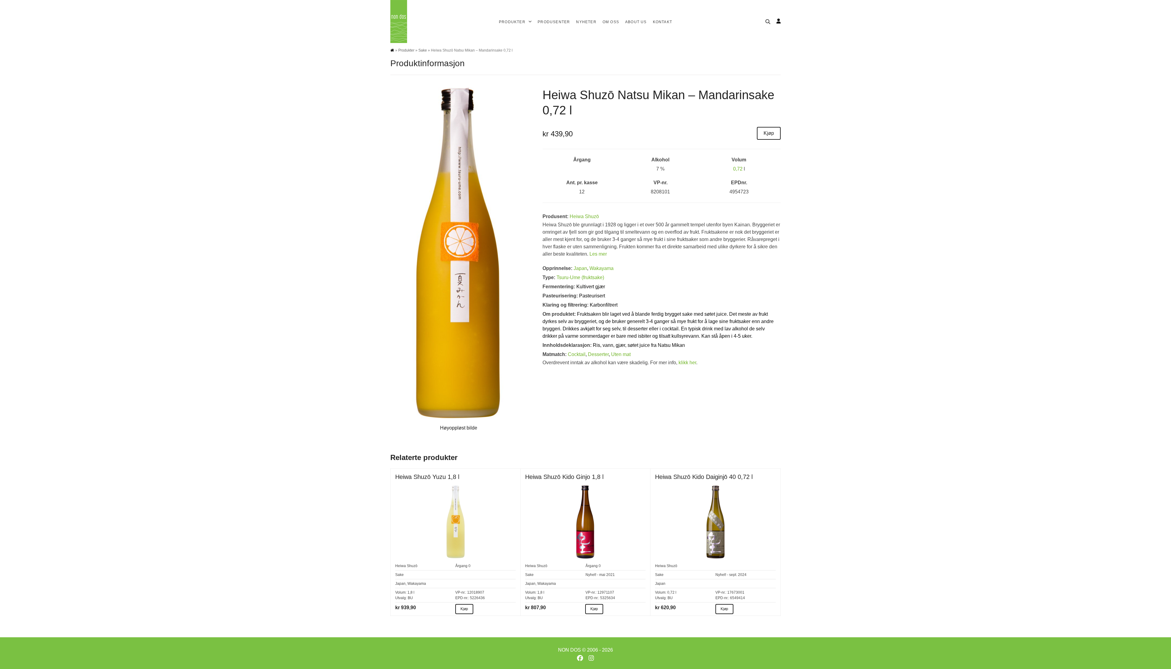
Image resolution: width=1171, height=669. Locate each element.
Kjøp (769, 133)
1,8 (410, 592)
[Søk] (767, 21)
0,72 (738, 168)
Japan (580, 268)
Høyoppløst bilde (458, 427)
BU (410, 598)
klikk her (687, 362)
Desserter (598, 354)
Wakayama (601, 268)
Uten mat (621, 354)
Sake (422, 50)
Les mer (598, 254)
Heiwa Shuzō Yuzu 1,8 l (427, 476)
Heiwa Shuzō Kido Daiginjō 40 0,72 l (704, 476)
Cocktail (577, 354)
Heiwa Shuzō (584, 216)
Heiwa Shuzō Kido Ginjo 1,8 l (564, 476)
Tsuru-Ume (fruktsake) (580, 277)
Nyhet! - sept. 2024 (731, 575)
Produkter (406, 50)
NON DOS (569, 650)
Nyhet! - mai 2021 (600, 575)
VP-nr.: (460, 592)
